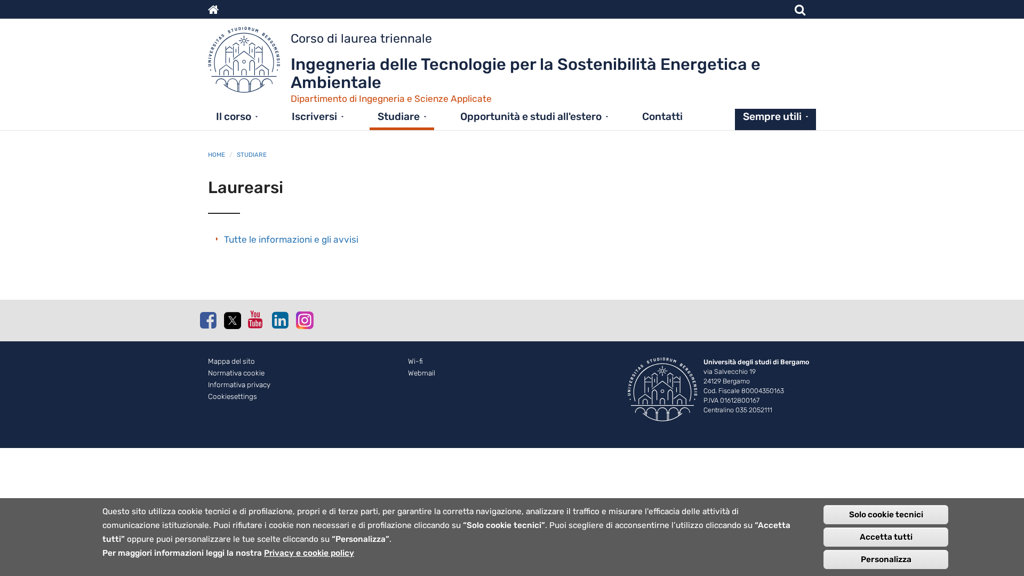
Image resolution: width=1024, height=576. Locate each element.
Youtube (256, 319)
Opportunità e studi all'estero (531, 116)
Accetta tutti (886, 537)
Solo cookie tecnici (886, 514)
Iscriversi (314, 116)
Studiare (399, 116)
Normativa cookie (236, 373)
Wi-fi (415, 361)
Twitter (232, 320)
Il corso (233, 116)
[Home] (249, 62)
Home (216, 154)
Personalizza (886, 559)
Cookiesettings (232, 397)
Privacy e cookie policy (309, 553)
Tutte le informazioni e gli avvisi (291, 239)
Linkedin (280, 320)
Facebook (208, 320)
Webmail (421, 373)
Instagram (304, 319)
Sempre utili (772, 116)
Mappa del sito (231, 361)
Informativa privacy (239, 385)
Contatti (662, 116)
